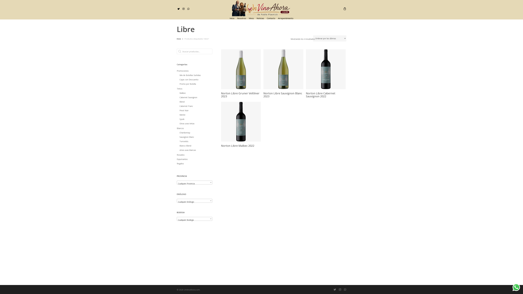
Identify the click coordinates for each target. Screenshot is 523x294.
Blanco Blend (185, 145)
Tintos (179, 88)
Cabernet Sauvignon (188, 97)
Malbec (183, 93)
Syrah (182, 119)
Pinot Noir (184, 110)
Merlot (182, 115)
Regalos (180, 163)
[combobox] (194, 182)
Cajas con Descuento (189, 79)
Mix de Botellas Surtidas (190, 75)
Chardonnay (185, 132)
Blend (182, 101)
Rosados (181, 155)
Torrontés (184, 141)
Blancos (180, 128)
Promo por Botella (188, 84)
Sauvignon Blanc (187, 137)
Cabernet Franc (186, 106)
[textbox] (194, 183)
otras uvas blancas (188, 150)
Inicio (179, 39)
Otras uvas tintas (187, 123)
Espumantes (182, 159)
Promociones (183, 71)
